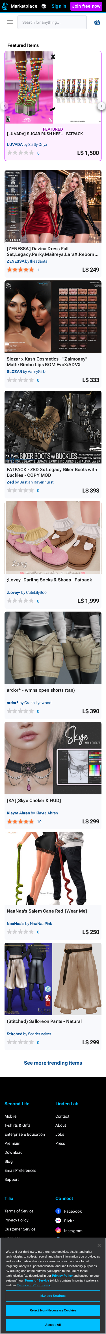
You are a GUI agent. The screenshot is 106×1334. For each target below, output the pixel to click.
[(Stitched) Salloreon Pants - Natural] (53, 979)
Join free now (86, 6)
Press (60, 1143)
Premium (12, 1143)
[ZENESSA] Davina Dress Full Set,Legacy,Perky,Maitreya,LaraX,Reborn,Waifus (51, 254)
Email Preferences (20, 1170)
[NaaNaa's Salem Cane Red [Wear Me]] (53, 868)
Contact (62, 1116)
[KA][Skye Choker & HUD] (34, 800)
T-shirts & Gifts (18, 1125)
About (60, 1125)
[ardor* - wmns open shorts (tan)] (53, 648)
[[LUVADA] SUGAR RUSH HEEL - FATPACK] (53, 87)
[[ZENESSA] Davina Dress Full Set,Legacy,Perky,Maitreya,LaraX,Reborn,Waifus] (53, 206)
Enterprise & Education (25, 1134)
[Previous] (4, 106)
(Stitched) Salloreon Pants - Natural (44, 1021)
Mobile (10, 1116)
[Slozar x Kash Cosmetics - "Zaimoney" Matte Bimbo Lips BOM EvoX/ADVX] (53, 316)
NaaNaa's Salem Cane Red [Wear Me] (47, 911)
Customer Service (20, 1229)
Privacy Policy (16, 1220)
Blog (9, 1161)
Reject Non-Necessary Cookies (53, 1310)
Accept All (53, 1324)
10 (39, 821)
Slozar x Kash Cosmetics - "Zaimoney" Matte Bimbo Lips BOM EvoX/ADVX (47, 361)
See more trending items (53, 1063)
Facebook (72, 1211)
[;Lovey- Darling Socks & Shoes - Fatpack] (53, 537)
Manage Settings (53, 1295)
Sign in (59, 6)
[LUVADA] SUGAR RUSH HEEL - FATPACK (45, 133)
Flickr (68, 1221)
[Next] (101, 106)
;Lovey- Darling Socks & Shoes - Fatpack (49, 580)
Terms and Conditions (33, 1285)
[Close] (99, 1245)
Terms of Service (19, 1211)
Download (14, 1152)
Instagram (73, 1230)
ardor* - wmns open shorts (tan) (41, 690)
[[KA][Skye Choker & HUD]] (53, 758)
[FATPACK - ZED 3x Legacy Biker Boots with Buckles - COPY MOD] (53, 427)
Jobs (59, 1134)
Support (12, 1179)
